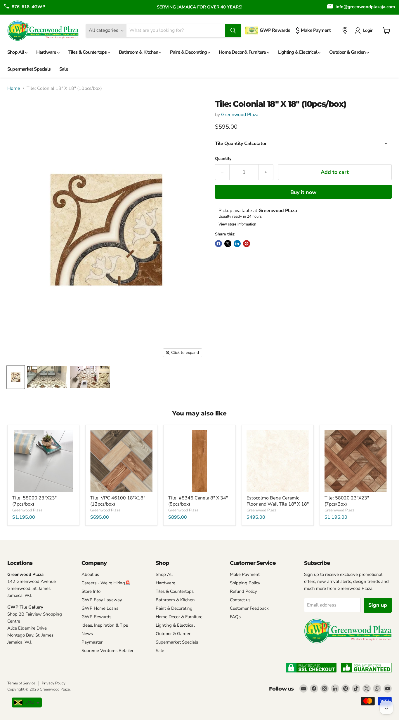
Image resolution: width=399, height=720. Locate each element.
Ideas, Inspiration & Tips (104, 625)
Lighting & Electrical (298, 52)
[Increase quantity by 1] (266, 172)
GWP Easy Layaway (101, 600)
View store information (237, 224)
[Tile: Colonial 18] (16, 377)
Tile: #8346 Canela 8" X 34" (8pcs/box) (198, 501)
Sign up (377, 605)
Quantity (223, 158)
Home (13, 88)
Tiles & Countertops (88, 52)
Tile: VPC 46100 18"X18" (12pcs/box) (117, 501)
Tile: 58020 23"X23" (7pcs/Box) (347, 501)
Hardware (46, 52)
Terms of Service (21, 683)
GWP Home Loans (99, 608)
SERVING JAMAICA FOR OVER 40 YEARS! (199, 7)
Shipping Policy (245, 583)
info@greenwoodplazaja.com (365, 7)
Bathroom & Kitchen (139, 52)
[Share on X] (227, 243)
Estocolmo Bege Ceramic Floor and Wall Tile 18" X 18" (278, 501)
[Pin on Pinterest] (246, 243)
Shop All (16, 52)
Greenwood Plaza (239, 114)
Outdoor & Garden (347, 52)
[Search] (233, 30)
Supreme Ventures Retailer (107, 650)
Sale (63, 69)
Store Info (90, 591)
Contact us (240, 600)
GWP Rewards (96, 617)
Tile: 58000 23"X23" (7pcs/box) (34, 501)
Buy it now (303, 192)
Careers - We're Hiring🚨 (106, 583)
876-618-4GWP (28, 7)
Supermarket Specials (29, 69)
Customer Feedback (249, 608)
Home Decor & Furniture (243, 52)
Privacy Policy (53, 683)
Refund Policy (243, 591)
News (87, 634)
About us (90, 574)
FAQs (235, 617)
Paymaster (92, 642)
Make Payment (245, 574)
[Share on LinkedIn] (237, 243)
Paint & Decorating (189, 52)
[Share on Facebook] (218, 243)
